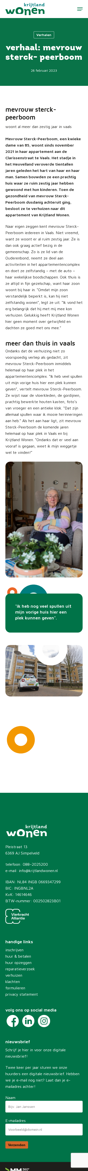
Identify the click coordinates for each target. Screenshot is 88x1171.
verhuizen (13, 975)
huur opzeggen (18, 962)
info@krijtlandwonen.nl (38, 870)
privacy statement (21, 994)
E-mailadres (15, 1120)
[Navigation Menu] (80, 9)
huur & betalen (18, 956)
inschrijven (14, 950)
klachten (12, 981)
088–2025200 (35, 864)
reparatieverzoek (20, 969)
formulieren (15, 988)
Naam (10, 1097)
